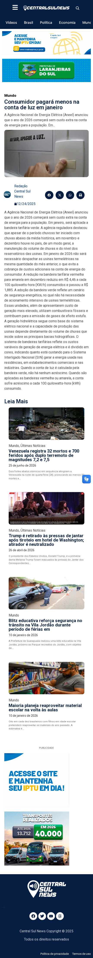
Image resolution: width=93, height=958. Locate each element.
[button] (49, 195)
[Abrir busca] (77, 8)
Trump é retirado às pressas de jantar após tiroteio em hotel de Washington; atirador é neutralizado (46, 540)
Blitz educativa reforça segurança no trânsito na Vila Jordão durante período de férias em (45, 625)
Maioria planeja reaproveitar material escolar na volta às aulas (45, 707)
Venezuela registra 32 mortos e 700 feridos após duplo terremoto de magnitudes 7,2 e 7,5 (44, 455)
